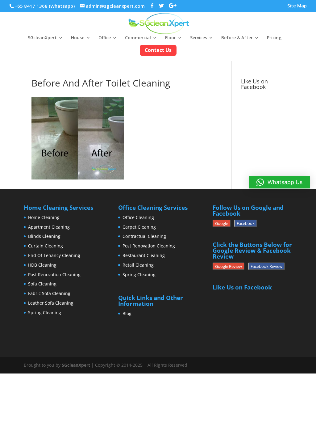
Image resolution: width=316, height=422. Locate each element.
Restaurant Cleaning (144, 255)
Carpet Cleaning (139, 227)
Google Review (228, 266)
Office (104, 38)
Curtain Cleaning (45, 246)
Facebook (246, 223)
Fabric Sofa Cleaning (49, 293)
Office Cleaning (138, 217)
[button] (279, 182)
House (77, 38)
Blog (127, 313)
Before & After (237, 38)
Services (198, 38)
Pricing (274, 38)
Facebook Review (266, 266)
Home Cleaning (44, 217)
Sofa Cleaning (42, 284)
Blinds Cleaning (44, 236)
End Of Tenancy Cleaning (54, 255)
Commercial (138, 38)
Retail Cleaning (138, 265)
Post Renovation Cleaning (54, 274)
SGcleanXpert (42, 38)
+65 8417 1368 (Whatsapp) (45, 6)
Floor (170, 38)
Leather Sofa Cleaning (50, 303)
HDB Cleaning (42, 265)
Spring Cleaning (44, 312)
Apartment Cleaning (49, 227)
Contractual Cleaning (144, 236)
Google (221, 223)
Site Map (297, 6)
